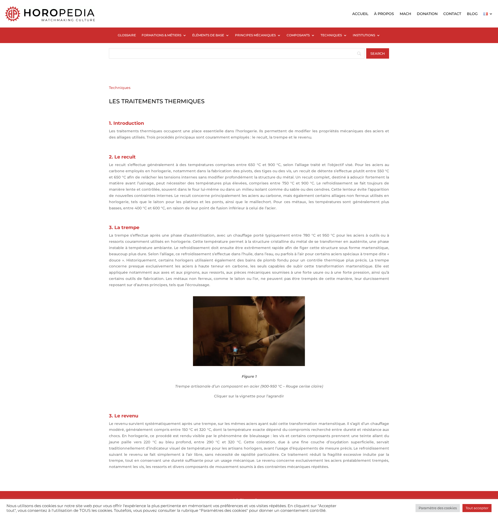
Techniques (119, 87)
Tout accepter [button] (477, 508)
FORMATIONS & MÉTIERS (161, 35)
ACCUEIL (360, 13)
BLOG (472, 13)
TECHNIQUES (331, 35)
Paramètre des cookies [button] (438, 508)
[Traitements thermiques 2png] (249, 364)
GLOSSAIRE (127, 35)
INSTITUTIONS (364, 35)
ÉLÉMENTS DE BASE (208, 35)
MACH (405, 13)
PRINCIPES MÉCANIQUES (255, 35)
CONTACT (452, 13)
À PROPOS (384, 13)
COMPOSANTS (298, 35)
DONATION (427, 13)
